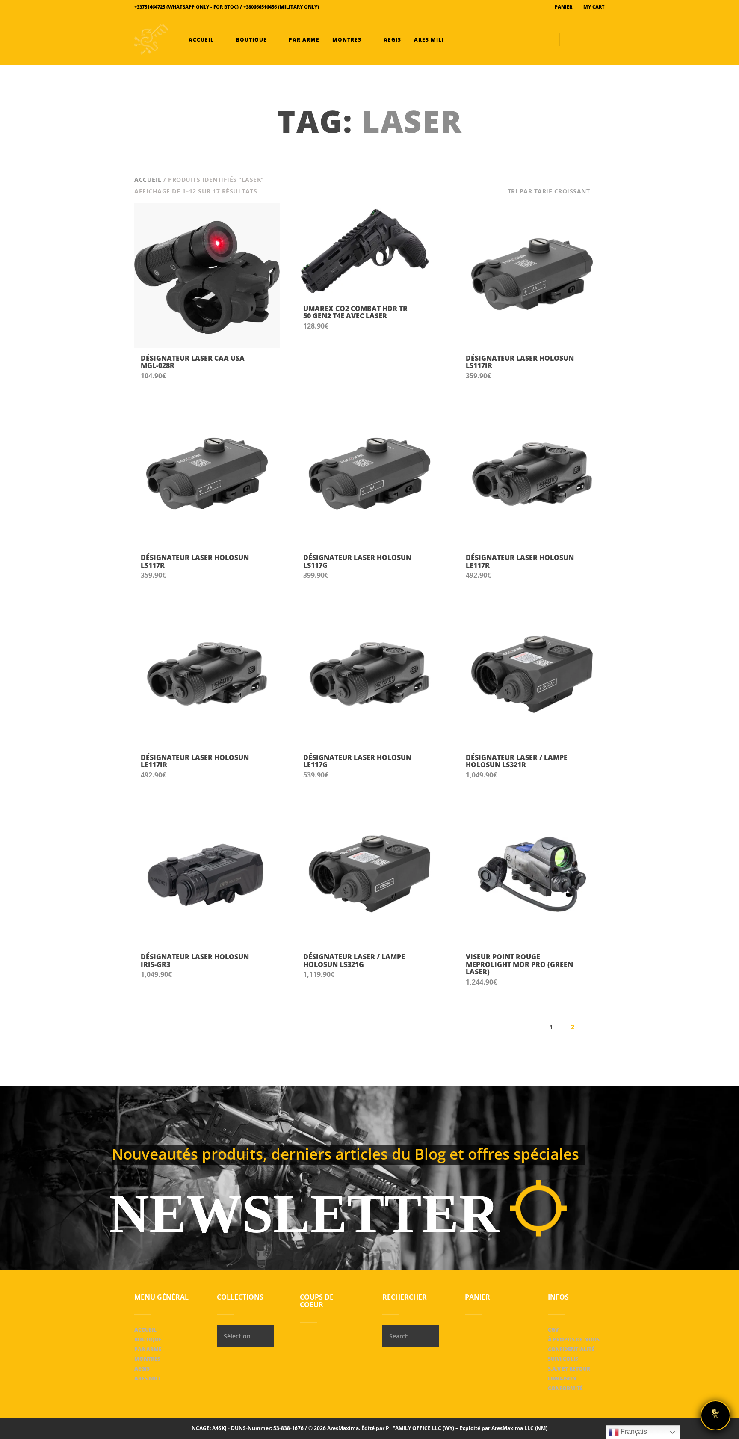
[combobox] (556, 191)
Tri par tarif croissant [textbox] (549, 191)
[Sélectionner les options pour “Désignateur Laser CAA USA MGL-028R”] (264, 366)
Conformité (565, 1388)
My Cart (593, 6)
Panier (562, 6)
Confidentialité (571, 1349)
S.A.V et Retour (569, 1368)
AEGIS (391, 39)
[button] (427, 317)
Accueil (201, 39)
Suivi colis (563, 1358)
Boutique (251, 39)
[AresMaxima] (151, 39)
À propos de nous (574, 1339)
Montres (347, 39)
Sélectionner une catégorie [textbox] (240, 1336)
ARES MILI (428, 39)
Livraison (562, 1378)
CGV (553, 1329)
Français (633, 1431)
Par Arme (303, 39)
